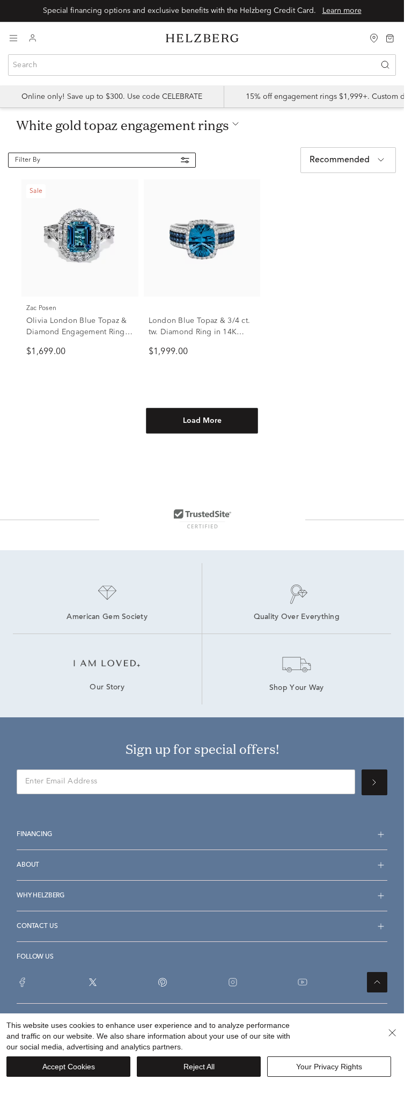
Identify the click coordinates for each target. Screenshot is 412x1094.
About (28, 865)
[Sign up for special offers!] (374, 782)
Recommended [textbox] (340, 160)
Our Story (107, 688)
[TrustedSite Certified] (202, 518)
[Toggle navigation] (13, 38)
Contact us (37, 926)
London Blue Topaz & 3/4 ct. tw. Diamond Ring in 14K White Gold (199, 332)
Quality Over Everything (297, 617)
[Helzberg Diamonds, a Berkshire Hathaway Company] (202, 38)
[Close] (392, 1032)
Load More (202, 420)
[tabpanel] (202, 324)
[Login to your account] (32, 38)
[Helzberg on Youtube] (302, 982)
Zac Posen (41, 308)
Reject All (199, 1066)
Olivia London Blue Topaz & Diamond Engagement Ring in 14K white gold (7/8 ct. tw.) (78, 332)
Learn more (342, 11)
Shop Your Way (296, 688)
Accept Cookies (68, 1066)
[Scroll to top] (377, 982)
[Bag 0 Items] (390, 37)
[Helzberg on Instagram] (233, 982)
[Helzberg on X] (93, 982)
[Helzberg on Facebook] (22, 982)
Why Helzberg (40, 896)
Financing (34, 834)
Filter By (27, 160)
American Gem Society (107, 617)
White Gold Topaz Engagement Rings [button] (122, 125)
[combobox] (202, 65)
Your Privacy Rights (329, 1066)
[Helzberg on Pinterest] (162, 982)
